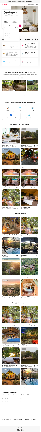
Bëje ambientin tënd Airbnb (33, 4)
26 (9, 37)
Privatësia (18, 430)
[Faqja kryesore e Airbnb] (4, 4)
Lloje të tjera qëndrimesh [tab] (15, 394)
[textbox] (8, 22)
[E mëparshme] (18, 78)
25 (7, 37)
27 (11, 37)
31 (5, 39)
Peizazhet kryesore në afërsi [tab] (25, 394)
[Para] (22, 78)
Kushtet (22, 430)
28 (13, 37)
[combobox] (12, 19)
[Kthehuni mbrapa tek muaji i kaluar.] (5, 25)
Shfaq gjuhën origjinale (28, 1)
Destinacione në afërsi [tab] (5, 394)
